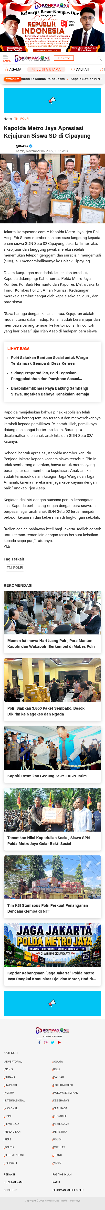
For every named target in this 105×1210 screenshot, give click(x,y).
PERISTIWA (60, 1131)
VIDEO (57, 1163)
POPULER (59, 1147)
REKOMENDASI (14, 1155)
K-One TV (64, 58)
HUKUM (9, 1092)
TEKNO (57, 1155)
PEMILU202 (11, 1124)
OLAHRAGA (60, 1108)
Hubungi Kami (13, 1182)
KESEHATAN (61, 1100)
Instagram (45, 1048)
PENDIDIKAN (12, 1131)
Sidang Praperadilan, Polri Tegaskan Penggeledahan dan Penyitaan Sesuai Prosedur (45, 376)
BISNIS (8, 1069)
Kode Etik (10, 1190)
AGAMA (15, 70)
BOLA (56, 1069)
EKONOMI (10, 1085)
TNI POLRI (15, 568)
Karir (56, 1182)
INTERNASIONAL (14, 1100)
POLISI (57, 1139)
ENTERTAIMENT (63, 1085)
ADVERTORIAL (13, 1061)
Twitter (52, 1048)
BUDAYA (9, 1077)
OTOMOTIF (60, 1116)
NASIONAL (11, 1108)
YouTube (59, 1048)
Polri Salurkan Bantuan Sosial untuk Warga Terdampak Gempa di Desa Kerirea (49, 361)
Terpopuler (12, 79)
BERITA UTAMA (48, 70)
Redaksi (9, 1174)
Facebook (39, 1048)
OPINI (7, 1116)
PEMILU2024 (61, 1124)
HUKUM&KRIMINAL (65, 1092)
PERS (7, 1139)
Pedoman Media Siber (68, 1190)
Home (8, 118)
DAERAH (82, 70)
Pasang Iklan (62, 1174)
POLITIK (9, 1147)
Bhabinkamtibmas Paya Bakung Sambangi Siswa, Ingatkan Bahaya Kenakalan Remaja (50, 391)
